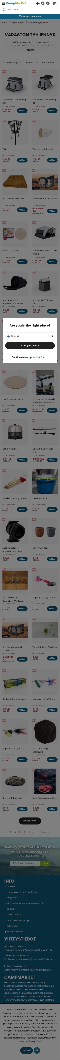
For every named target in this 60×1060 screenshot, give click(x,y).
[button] (42, 3)
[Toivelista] (47, 3)
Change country (30, 345)
